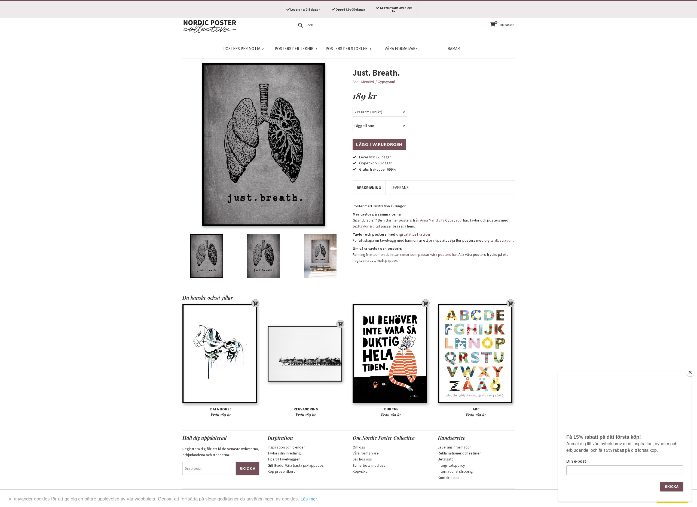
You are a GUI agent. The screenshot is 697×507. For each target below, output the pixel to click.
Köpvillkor (361, 471)
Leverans (399, 187)
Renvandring (306, 409)
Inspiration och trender (286, 447)
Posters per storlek (347, 48)
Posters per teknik (294, 48)
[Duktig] (391, 354)
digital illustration (413, 234)
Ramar (454, 48)
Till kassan (507, 25)
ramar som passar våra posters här (428, 254)
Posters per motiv (241, 48)
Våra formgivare (401, 48)
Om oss (359, 447)
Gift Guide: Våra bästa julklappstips (296, 465)
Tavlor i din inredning (284, 453)
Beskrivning (369, 187)
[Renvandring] (306, 354)
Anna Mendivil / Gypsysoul (374, 81)
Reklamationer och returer (459, 453)
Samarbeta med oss (369, 465)
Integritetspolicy (451, 465)
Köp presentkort (281, 471)
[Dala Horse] (220, 354)
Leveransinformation (455, 447)
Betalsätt (445, 459)
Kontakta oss (448, 477)
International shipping (455, 471)
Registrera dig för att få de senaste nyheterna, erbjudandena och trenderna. (220, 451)
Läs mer (309, 498)
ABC (476, 409)
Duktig (391, 409)
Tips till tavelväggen (284, 459)
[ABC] (476, 354)
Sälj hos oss (362, 459)
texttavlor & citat (366, 226)
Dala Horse (220, 409)
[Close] (690, 372)
